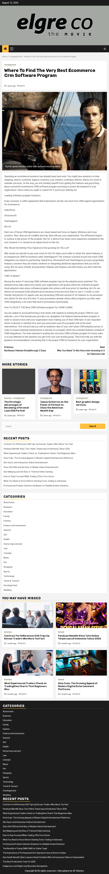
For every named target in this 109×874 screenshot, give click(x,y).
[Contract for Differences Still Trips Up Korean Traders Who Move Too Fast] (27, 615)
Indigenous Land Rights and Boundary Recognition (25, 866)
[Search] (105, 49)
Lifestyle (7, 553)
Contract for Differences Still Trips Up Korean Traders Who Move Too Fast (38, 444)
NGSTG (22, 86)
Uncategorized (10, 65)
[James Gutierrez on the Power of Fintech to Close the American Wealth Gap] (54, 381)
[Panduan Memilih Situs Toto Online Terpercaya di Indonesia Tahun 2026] (81, 615)
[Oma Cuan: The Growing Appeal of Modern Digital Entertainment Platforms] (81, 663)
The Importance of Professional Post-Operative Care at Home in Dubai (34, 853)
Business (8, 398)
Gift (5, 534)
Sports (7, 571)
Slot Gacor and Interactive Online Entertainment (26, 462)
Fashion (7, 521)
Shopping (8, 567)
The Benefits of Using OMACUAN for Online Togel (25, 848)
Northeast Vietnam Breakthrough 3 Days (25, 349)
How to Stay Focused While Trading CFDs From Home (29, 476)
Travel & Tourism (11, 581)
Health (7, 539)
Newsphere (63, 870)
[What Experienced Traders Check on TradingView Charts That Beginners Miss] (27, 663)
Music (6, 557)
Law (5, 548)
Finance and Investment (15, 525)
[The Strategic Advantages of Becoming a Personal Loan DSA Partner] (18, 381)
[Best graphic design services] (90, 381)
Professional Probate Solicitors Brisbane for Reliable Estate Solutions (36, 485)
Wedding (7, 590)
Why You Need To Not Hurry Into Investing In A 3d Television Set (81, 350)
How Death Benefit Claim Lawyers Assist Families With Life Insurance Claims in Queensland (43, 857)
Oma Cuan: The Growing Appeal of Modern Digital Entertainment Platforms (38, 458)
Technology (9, 576)
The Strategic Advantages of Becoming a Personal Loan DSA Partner (16, 406)
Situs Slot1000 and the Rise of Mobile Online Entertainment (31, 467)
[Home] (5, 49)
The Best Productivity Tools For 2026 (19, 862)
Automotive (9, 502)
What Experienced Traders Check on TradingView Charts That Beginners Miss (40, 453)
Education (8, 511)
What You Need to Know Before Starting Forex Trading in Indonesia (35, 481)
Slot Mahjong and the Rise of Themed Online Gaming (28, 471)
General (7, 530)
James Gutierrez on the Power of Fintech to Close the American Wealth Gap (54, 406)
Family (7, 516)
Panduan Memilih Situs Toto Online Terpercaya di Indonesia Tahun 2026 (37, 448)
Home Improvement (13, 544)
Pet (5, 562)
